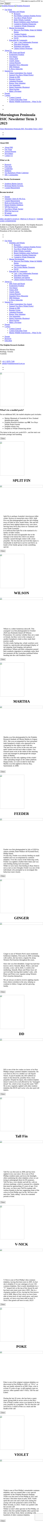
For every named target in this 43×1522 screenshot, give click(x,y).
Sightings (8, 171)
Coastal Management (12, 188)
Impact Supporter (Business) (19, 318)
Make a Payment (15, 322)
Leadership (9, 169)
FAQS (16, 269)
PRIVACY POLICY (27, 219)
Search (7, 3)
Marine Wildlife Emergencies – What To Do (25, 333)
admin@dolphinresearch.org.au (13, 363)
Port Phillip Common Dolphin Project (27, 247)
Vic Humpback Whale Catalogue (17, 173)
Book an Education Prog (13, 203)
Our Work (8, 241)
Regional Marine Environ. (14, 186)
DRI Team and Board (17, 284)
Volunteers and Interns (22, 277)
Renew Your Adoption (17, 314)
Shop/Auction (14, 320)
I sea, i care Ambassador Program (26, 273)
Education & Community (18, 271)
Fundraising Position (16, 286)
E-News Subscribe (16, 300)
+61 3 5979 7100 (8, 361)
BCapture (8, 213)
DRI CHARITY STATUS (9, 219)
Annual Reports (10, 151)
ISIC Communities (11, 175)
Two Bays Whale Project (23, 249)
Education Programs (21, 275)
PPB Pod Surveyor (11, 211)
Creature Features (20, 265)
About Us (8, 282)
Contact (7, 327)
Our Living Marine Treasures (24, 267)
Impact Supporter (11, 215)
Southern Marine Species (14, 184)
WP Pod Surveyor (11, 207)
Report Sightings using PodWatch (26, 253)
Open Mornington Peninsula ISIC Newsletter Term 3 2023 (21, 129)
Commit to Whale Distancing (24, 257)
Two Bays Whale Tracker (14, 209)
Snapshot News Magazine (18, 296)
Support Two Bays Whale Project (21, 306)
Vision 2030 (13, 290)
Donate (7, 197)
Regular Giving (14, 310)
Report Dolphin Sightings (14, 205)
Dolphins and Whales (17, 243)
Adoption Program (16, 312)
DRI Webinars (14, 298)
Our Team (8, 149)
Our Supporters (14, 316)
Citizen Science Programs (23, 280)
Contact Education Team (18, 331)
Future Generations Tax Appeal (20, 304)
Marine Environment (16, 259)
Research (8, 165)
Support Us (9, 302)
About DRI (9, 147)
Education (8, 167)
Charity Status (14, 292)
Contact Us (9, 156)
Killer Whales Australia (22, 251)
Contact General (15, 329)
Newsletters (9, 154)
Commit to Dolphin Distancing (25, 255)
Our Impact (13, 288)
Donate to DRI (14, 308)
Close (3, 438)
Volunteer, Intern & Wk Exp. (15, 199)
